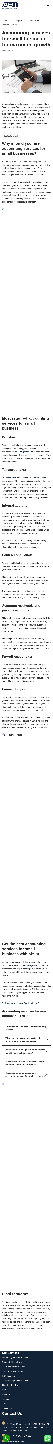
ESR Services (8, 1376)
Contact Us (7, 1408)
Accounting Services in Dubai (15, 1357)
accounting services (31, 965)
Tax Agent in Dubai (26, 452)
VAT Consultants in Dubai (13, 1367)
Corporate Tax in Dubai (12, 1362)
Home (4, 21)
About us (6, 1394)
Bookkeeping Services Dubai (15, 1380)
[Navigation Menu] (48, 5)
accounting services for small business (24, 478)
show (15, 136)
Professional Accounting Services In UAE (20, 1003)
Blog (4, 1403)
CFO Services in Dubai (12, 1371)
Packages (6, 1399)
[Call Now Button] (6, 1438)
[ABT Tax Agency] (10, 5)
